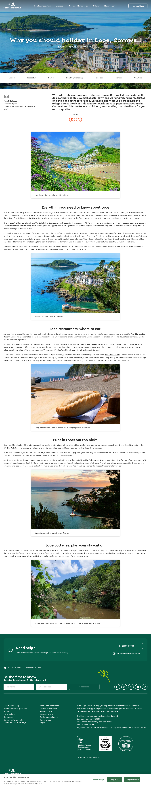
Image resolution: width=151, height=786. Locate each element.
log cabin (62, 553)
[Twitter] (79, 119)
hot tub (53, 550)
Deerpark (81, 553)
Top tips (118, 78)
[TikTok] (144, 687)
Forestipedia (16, 668)
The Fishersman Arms (94, 460)
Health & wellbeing (74, 78)
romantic (45, 550)
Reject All (114, 780)
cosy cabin (22, 556)
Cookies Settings (98, 780)
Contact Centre (26, 652)
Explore (11, 78)
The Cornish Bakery (88, 344)
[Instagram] (131, 687)
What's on (138, 78)
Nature (51, 78)
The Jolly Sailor (13, 448)
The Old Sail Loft (112, 355)
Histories (99, 78)
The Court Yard (122, 337)
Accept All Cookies (132, 780)
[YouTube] (138, 687)
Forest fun (31, 78)
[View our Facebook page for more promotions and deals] (72, 119)
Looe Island (9, 246)
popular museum (137, 223)
